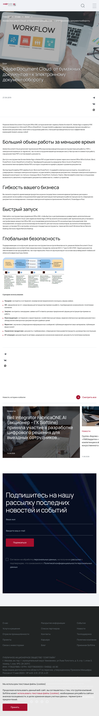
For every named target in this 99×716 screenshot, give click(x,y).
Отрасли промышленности (16, 634)
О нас (18, 16)
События (81, 623)
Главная (7, 16)
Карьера (45, 639)
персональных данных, (45, 559)
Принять (15, 707)
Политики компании (86, 639)
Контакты (46, 634)
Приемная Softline (86, 645)
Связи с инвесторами (13, 645)
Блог (27, 16)
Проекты (7, 639)
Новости (81, 628)
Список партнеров (50, 628)
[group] (41, 432)
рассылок (76, 559)
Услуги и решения (11, 628)
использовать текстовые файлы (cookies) (38, 693)
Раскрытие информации (53, 623)
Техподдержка (84, 634)
